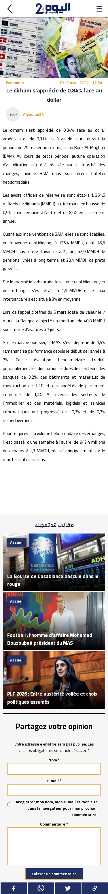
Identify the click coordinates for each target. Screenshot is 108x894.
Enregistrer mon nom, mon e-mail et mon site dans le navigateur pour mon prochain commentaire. (56, 808)
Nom (54, 760)
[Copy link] (94, 888)
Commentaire (54, 824)
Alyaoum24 (33, 114)
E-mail (54, 781)
